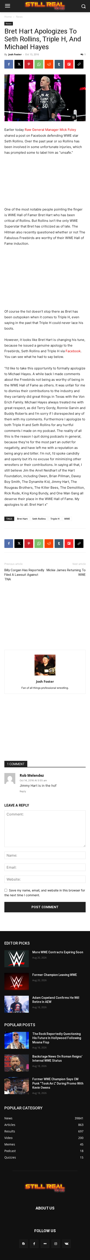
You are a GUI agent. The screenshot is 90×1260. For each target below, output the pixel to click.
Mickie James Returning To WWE (66, 572)
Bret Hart (22, 518)
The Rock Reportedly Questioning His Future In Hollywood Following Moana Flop (56, 1038)
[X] (18, 64)
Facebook (73, 351)
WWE (67, 518)
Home (8, 17)
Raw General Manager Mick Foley (50, 130)
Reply (23, 791)
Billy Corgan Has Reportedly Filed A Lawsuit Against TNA (24, 574)
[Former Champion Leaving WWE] (16, 981)
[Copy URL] (79, 64)
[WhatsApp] (39, 64)
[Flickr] (45, 1244)
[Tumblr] (59, 64)
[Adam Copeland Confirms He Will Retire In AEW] (16, 1004)
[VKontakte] (66, 1244)
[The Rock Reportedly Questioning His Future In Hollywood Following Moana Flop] (16, 1040)
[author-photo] (45, 675)
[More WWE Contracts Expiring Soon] (16, 958)
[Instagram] (56, 1244)
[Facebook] (8, 64)
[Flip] (69, 64)
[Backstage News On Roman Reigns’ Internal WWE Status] (16, 1062)
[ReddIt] (49, 64)
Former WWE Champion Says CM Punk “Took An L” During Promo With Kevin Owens (57, 1083)
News (19, 17)
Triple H (54, 518)
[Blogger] (23, 1244)
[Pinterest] (28, 64)
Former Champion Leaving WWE (54, 975)
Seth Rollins (39, 518)
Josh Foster (15, 54)
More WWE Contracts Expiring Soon (57, 952)
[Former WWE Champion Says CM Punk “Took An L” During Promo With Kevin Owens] (16, 1085)
